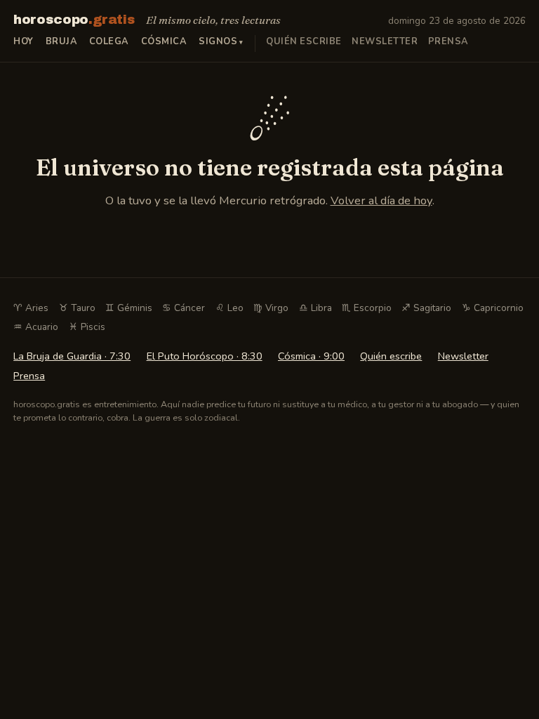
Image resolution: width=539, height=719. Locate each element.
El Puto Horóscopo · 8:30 (204, 356)
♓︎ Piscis (87, 327)
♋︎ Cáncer (183, 308)
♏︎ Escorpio (367, 308)
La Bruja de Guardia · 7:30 (72, 356)
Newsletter (385, 41)
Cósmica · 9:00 (311, 356)
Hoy (23, 41)
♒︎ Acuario (35, 327)
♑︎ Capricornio (493, 308)
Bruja (62, 41)
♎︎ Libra (315, 308)
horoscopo (74, 20)
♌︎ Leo (229, 308)
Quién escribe (304, 41)
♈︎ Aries (30, 308)
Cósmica (164, 41)
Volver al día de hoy (381, 200)
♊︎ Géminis (128, 308)
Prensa (448, 41)
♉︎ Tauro (77, 308)
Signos (218, 41)
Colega (109, 41)
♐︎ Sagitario (426, 308)
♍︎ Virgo (270, 308)
